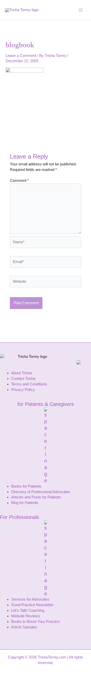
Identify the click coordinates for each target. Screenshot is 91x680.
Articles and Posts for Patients (36, 497)
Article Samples (24, 627)
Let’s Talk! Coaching (27, 610)
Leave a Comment (21, 56)
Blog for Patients (24, 503)
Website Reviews (25, 616)
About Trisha (21, 373)
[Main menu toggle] (80, 10)
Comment (19, 181)
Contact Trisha (23, 379)
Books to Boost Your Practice (35, 622)
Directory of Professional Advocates (40, 492)
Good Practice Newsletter (32, 605)
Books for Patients (26, 486)
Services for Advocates (30, 599)
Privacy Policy (23, 390)
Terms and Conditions (29, 384)
